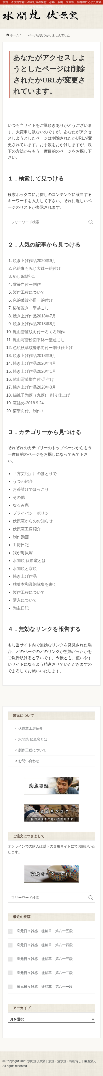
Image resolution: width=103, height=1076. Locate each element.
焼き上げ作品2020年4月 (34, 363)
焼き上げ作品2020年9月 (34, 261)
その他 (19, 497)
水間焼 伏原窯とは (29, 560)
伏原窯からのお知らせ (33, 521)
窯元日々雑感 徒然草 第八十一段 (45, 987)
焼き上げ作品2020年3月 (34, 387)
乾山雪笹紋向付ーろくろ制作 (39, 332)
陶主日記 (21, 608)
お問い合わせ (28, 761)
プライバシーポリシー (33, 513)
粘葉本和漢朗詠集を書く (35, 584)
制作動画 (21, 537)
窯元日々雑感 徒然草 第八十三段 (45, 959)
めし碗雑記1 (24, 276)
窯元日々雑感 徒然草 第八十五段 (45, 931)
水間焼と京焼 (25, 568)
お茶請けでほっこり (31, 489)
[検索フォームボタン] (90, 222)
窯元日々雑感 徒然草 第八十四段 (45, 945)
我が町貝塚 (23, 553)
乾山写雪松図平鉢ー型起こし (39, 340)
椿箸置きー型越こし (31, 308)
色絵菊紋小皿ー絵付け (33, 300)
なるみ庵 (21, 505)
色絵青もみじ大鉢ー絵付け (37, 268)
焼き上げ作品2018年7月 (34, 316)
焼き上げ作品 (25, 576)
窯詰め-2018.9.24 (28, 403)
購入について (25, 600)
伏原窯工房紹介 (27, 529)
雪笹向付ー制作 (27, 284)
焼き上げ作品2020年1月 (34, 371)
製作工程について (29, 292)
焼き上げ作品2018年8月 (34, 324)
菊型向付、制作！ (29, 411)
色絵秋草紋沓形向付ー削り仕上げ (43, 347)
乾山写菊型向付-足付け (33, 379)
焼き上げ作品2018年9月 (34, 355)
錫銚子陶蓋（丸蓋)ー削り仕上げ (41, 395)
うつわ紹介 (23, 481)
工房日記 (21, 545)
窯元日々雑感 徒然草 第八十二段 (45, 973)
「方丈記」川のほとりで (35, 473)
